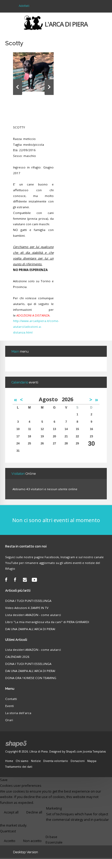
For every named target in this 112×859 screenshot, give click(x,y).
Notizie (36, 761)
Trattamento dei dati (18, 766)
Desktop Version (25, 852)
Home (9, 761)
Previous (17, 87)
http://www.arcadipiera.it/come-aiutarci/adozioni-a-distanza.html (36, 326)
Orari (9, 720)
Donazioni (78, 761)
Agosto (50, 399)
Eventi (9, 706)
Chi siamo (22, 761)
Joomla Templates (94, 751)
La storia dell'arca (18, 713)
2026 (67, 399)
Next (49, 87)
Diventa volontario (55, 761)
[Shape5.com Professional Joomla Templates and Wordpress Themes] (16, 744)
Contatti (11, 699)
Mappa (91, 761)
